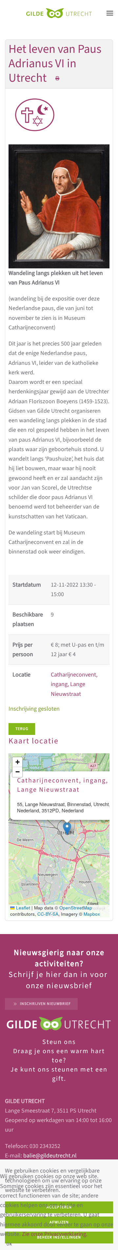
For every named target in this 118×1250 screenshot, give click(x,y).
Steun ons (59, 1042)
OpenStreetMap (75, 908)
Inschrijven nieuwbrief (45, 1004)
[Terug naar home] (59, 13)
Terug (21, 729)
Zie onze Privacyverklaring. (55, 1234)
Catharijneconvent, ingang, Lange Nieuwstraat (74, 684)
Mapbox (92, 914)
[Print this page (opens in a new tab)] (57, 78)
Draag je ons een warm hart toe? (59, 1056)
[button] (110, 13)
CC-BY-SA (47, 914)
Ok (9, 1244)
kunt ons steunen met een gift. (63, 1074)
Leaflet (22, 908)
